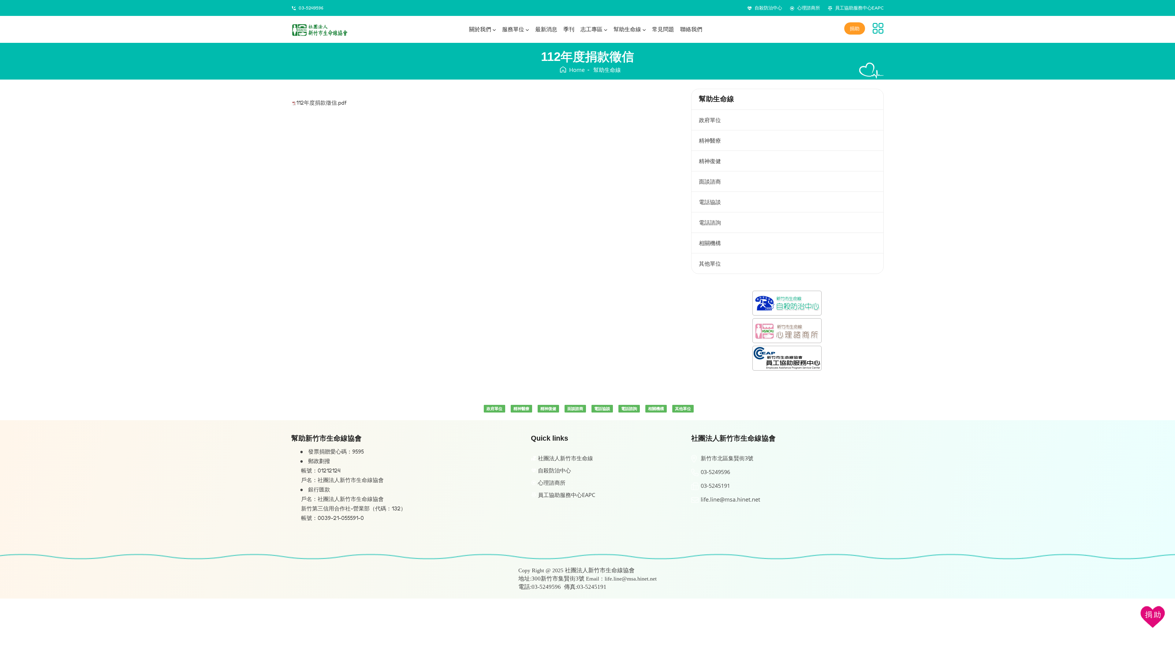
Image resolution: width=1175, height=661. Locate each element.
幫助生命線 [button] (627, 29)
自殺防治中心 (768, 8)
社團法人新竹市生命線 (565, 458)
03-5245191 (715, 485)
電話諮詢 (710, 222)
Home (577, 69)
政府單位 (710, 120)
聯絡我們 (691, 29)
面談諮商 (710, 181)
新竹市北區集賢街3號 (727, 458)
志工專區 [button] (591, 29)
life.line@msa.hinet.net (730, 499)
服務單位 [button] (513, 29)
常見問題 (663, 29)
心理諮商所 (808, 8)
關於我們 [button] (480, 29)
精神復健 (710, 161)
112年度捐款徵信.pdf (321, 102)
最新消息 (546, 29)
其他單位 (710, 263)
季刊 (568, 29)
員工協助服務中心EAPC (859, 8)
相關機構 (710, 243)
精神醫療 (710, 140)
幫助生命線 (607, 69)
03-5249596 (311, 8)
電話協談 (710, 202)
